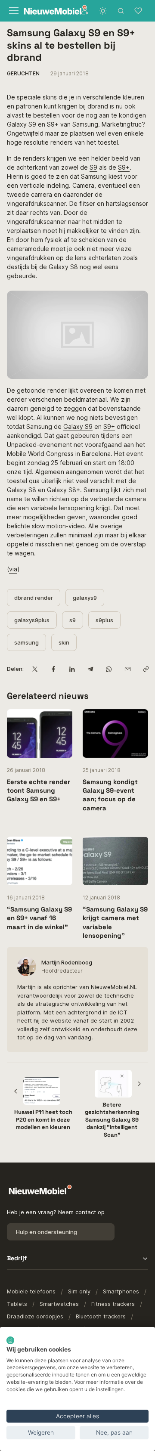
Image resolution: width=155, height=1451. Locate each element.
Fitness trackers (113, 1303)
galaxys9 (85, 597)
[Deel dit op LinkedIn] (71, 668)
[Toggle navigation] (13, 11)
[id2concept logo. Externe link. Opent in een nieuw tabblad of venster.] (10, 1340)
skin (64, 642)
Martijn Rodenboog (66, 962)
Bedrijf (17, 1258)
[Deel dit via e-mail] (127, 668)
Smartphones (121, 1291)
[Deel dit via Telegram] (90, 668)
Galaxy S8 (63, 266)
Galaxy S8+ (63, 489)
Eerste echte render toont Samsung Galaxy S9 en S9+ (38, 790)
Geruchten (23, 73)
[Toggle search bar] (121, 11)
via (13, 569)
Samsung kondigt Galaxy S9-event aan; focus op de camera (110, 795)
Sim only (79, 1291)
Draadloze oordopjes (35, 1316)
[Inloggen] (85, 11)
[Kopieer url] (145, 668)
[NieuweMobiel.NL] (47, 11)
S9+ (124, 167)
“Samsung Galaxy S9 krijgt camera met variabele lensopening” (115, 922)
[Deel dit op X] (34, 668)
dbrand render (33, 597)
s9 (72, 620)
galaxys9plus (32, 620)
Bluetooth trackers (101, 1316)
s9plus (104, 620)
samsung (26, 642)
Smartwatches (59, 1303)
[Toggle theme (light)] (103, 11)
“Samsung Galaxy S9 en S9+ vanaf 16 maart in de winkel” (39, 918)
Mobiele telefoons (31, 1291)
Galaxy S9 (78, 426)
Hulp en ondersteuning (46, 1231)
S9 (93, 167)
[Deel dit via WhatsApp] (108, 668)
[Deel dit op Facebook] (53, 668)
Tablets (17, 1303)
